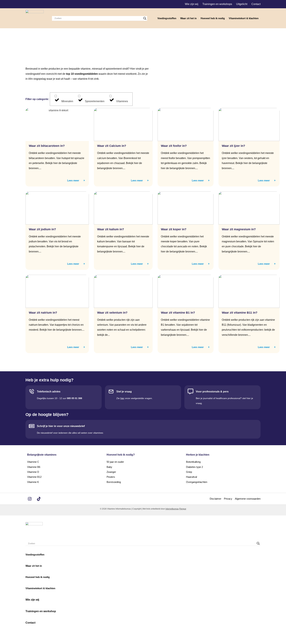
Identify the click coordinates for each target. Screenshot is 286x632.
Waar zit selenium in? (112, 312)
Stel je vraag (124, 391)
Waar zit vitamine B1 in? (178, 312)
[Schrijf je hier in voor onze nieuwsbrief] (31, 426)
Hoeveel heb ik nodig (213, 18)
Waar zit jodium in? (42, 229)
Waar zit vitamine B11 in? (240, 312)
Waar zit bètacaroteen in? (47, 145)
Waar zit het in (188, 18)
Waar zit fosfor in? (174, 145)
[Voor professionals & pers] (190, 391)
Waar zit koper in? (173, 229)
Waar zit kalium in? (110, 229)
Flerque (182, 509)
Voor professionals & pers (212, 391)
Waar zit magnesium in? (239, 229)
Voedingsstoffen (166, 18)
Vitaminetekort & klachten (244, 18)
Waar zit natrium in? (43, 312)
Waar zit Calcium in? (111, 145)
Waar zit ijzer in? (233, 145)
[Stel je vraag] (111, 391)
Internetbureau (172, 509)
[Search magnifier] (145, 18)
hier (122, 398)
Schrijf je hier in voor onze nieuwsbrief (61, 426)
